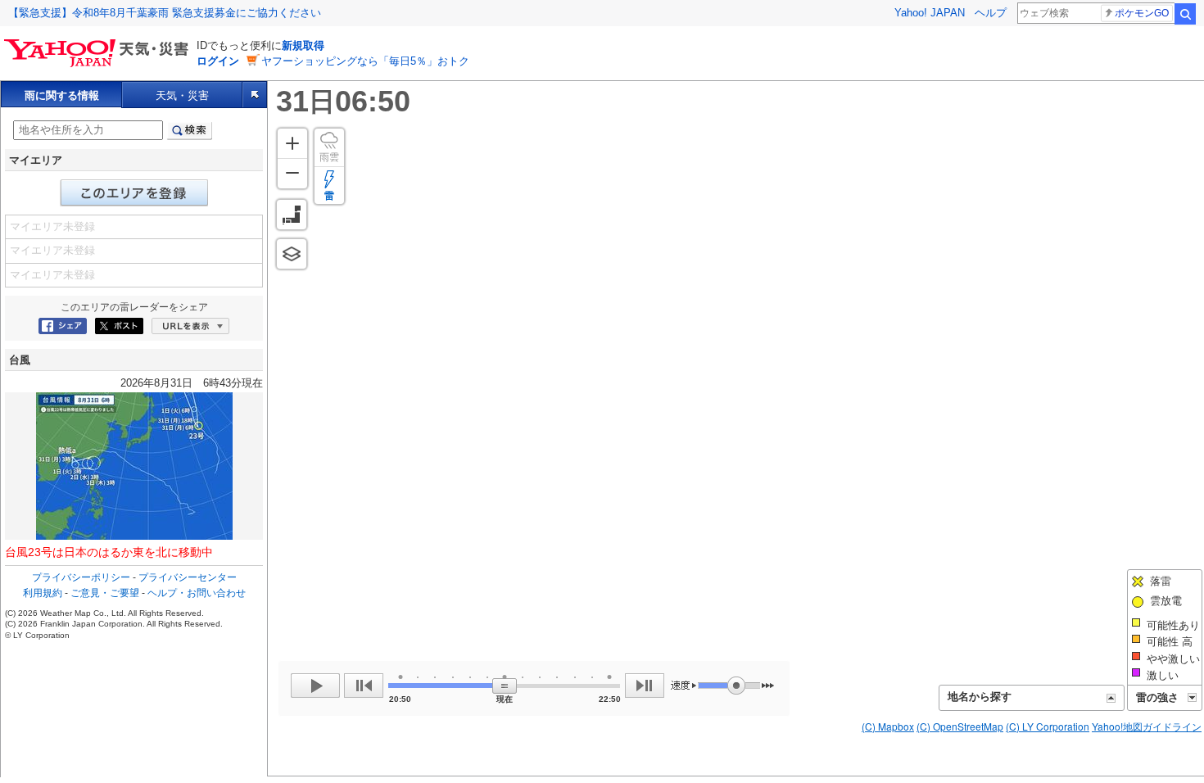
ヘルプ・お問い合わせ (196, 593)
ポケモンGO (1142, 13)
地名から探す (980, 696)
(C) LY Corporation (1047, 726)
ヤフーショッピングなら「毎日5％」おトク (365, 61)
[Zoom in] (292, 143)
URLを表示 (190, 326)
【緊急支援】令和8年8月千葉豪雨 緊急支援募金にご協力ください (164, 13)
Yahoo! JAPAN (929, 13)
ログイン (218, 61)
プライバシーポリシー (81, 577)
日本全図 (291, 214)
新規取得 (303, 45)
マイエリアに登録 (134, 192)
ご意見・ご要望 (104, 593)
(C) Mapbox (888, 726)
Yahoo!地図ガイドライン (1147, 726)
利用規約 (42, 593)
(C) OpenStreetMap (960, 726)
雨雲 (329, 157)
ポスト (119, 326)
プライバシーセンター (187, 577)
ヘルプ (991, 13)
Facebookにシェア (62, 326)
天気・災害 (182, 95)
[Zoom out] (292, 173)
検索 (1185, 14)
